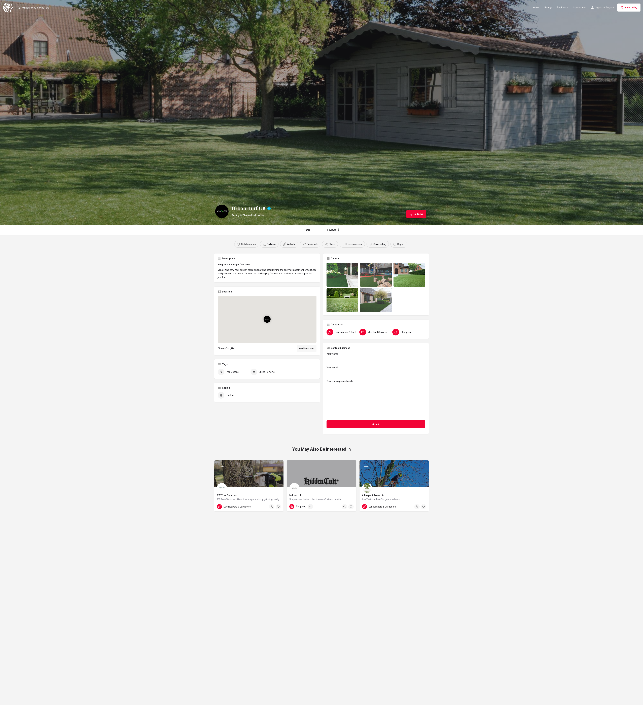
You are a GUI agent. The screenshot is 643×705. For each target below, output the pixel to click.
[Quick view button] (271, 506)
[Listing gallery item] (342, 275)
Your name (332, 353)
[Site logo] (9, 7)
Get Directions (306, 348)
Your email (332, 367)
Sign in (598, 7)
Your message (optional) (340, 381)
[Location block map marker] (267, 319)
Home (536, 7)
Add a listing (630, 7)
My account (580, 7)
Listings (548, 7)
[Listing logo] (222, 211)
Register (610, 7)
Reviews (333, 230)
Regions (561, 7)
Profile (306, 230)
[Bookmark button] (278, 506)
